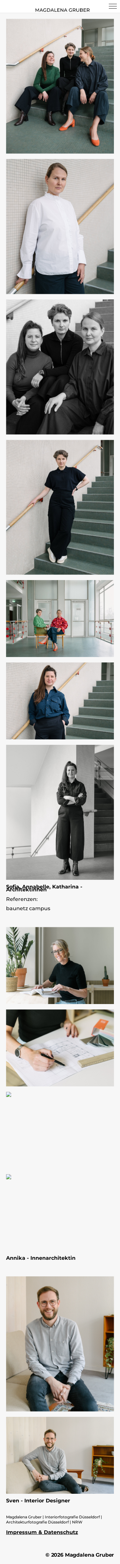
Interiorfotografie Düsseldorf (72, 1517)
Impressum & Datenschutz (42, 1532)
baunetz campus (28, 908)
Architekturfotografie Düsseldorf (37, 1522)
